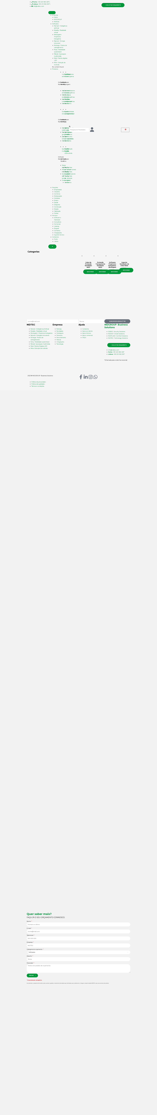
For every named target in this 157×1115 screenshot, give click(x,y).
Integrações (58, 233)
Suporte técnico (59, 235)
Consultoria (57, 222)
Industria (57, 192)
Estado (56, 209)
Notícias (56, 21)
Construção (57, 207)
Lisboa (56, 241)
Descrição (30, 963)
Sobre (56, 17)
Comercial (57, 224)
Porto (56, 239)
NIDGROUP (58, 19)
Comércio (57, 194)
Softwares (55, 24)
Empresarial (58, 189)
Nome (29, 921)
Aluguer (56, 228)
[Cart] (125, 130)
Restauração (58, 196)
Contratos (57, 230)
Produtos (55, 69)
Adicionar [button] (90, 271)
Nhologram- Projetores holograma (58, 37)
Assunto (29, 956)
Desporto (57, 205)
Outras (56, 213)
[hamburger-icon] (52, 12)
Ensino (56, 200)
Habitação (57, 211)
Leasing (56, 226)
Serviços (54, 215)
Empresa (55, 15)
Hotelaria (57, 198)
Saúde (56, 202)
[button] (78, 127)
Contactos (55, 237)
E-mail (29, 928)
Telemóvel (30, 935)
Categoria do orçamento (35, 949)
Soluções (55, 187)
